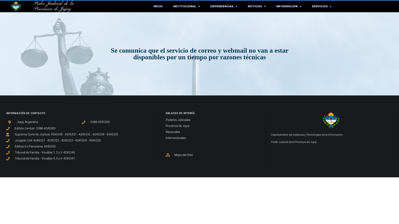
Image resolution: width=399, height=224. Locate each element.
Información (287, 6)
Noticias (255, 6)
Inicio (158, 6)
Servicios (320, 6)
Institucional (184, 6)
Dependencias (222, 6)
